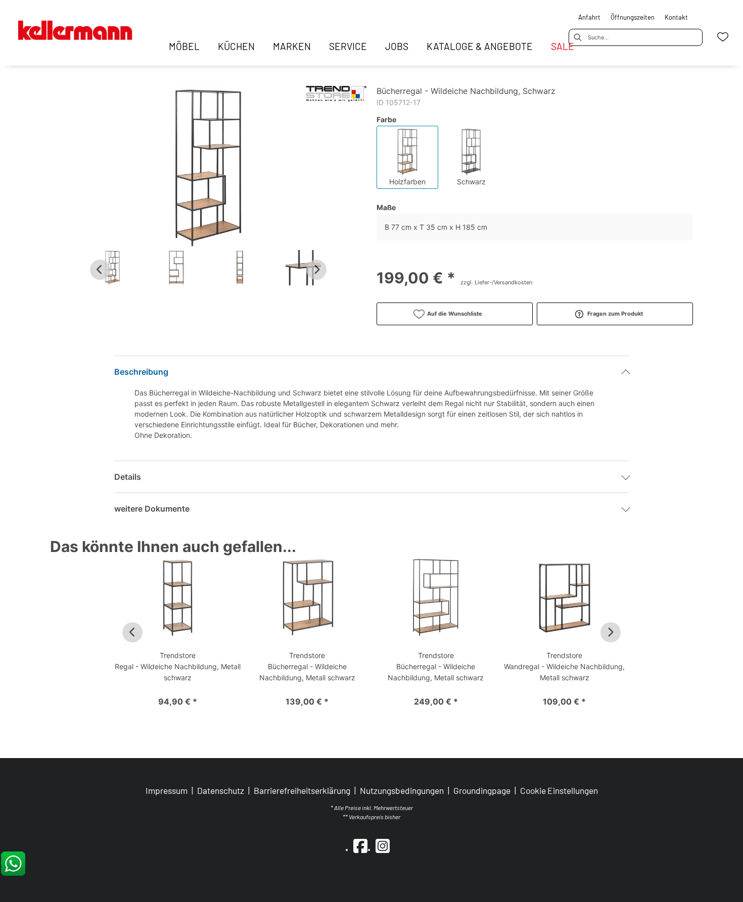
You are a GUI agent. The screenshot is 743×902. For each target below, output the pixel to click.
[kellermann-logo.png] (85, 26)
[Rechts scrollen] (316, 270)
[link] (184, 46)
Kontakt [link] (676, 17)
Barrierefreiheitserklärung (302, 790)
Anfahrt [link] (589, 17)
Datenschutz (220, 790)
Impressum (167, 790)
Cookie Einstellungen (559, 790)
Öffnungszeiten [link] (633, 17)
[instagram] (383, 845)
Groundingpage (481, 790)
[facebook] (360, 845)
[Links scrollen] (100, 270)
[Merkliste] (723, 37)
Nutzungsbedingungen (402, 790)
